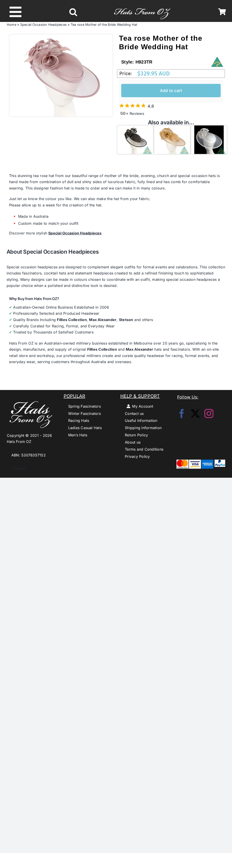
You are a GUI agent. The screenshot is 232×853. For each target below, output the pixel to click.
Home (11, 24)
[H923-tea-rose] (61, 75)
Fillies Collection (72, 319)
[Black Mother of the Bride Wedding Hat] (135, 128)
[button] (73, 12)
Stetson (126, 319)
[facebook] (181, 413)
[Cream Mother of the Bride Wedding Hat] (209, 128)
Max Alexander (102, 319)
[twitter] (195, 413)
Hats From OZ (21, 343)
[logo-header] (142, 6)
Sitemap (16, 468)
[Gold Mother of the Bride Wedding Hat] (172, 128)
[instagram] (208, 413)
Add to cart (171, 90)
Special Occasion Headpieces (43, 24)
